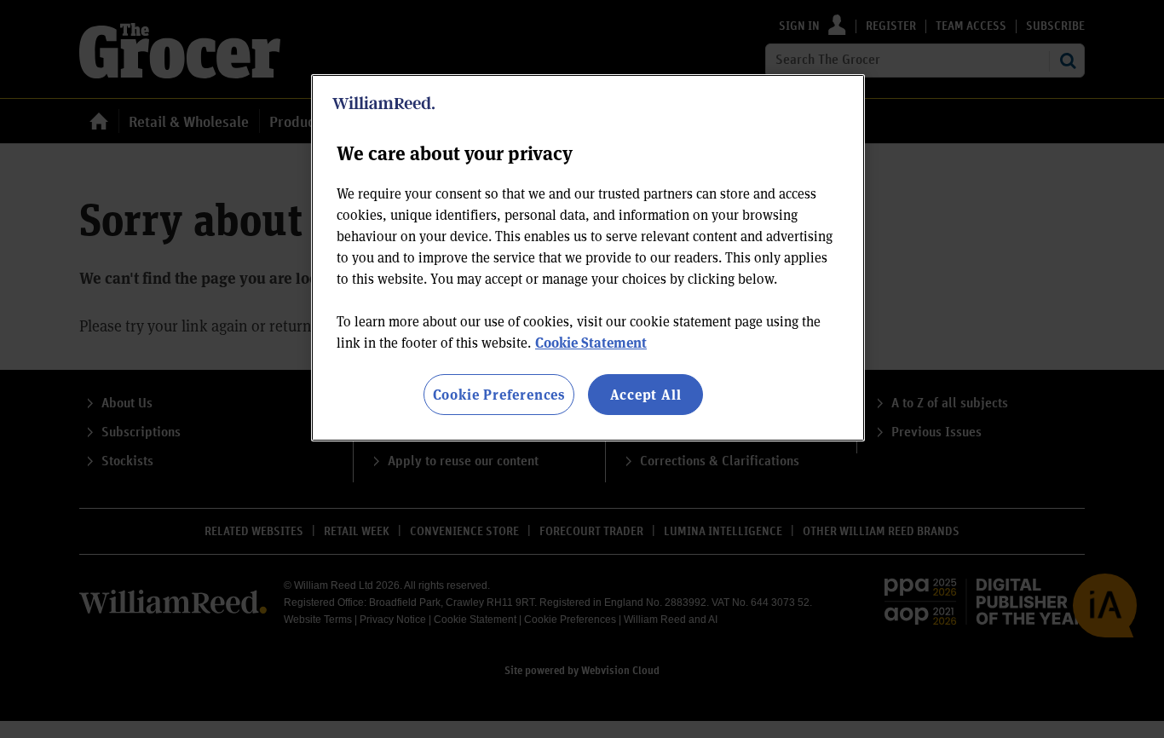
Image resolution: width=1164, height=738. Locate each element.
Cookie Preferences (499, 394)
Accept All (646, 394)
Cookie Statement (591, 342)
